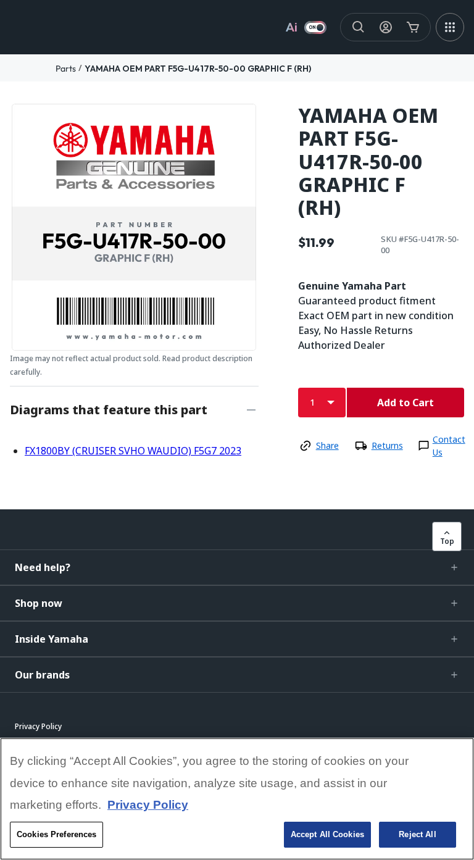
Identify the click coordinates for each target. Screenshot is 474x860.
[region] (237, 799)
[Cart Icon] (412, 27)
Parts (66, 68)
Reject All (417, 834)
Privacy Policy (147, 804)
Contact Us (449, 445)
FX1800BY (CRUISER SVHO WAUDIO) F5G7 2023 (133, 450)
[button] (237, 567)
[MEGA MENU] (450, 27)
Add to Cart (405, 402)
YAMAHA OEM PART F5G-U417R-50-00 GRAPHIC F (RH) (198, 68)
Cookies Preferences (56, 834)
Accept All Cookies (327, 834)
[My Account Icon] (385, 27)
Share (327, 445)
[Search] (358, 27)
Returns (387, 445)
